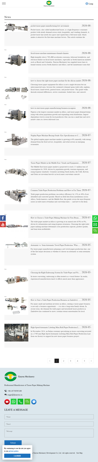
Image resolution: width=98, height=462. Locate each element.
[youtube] (7, 404)
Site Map (79, 453)
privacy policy (13, 451)
